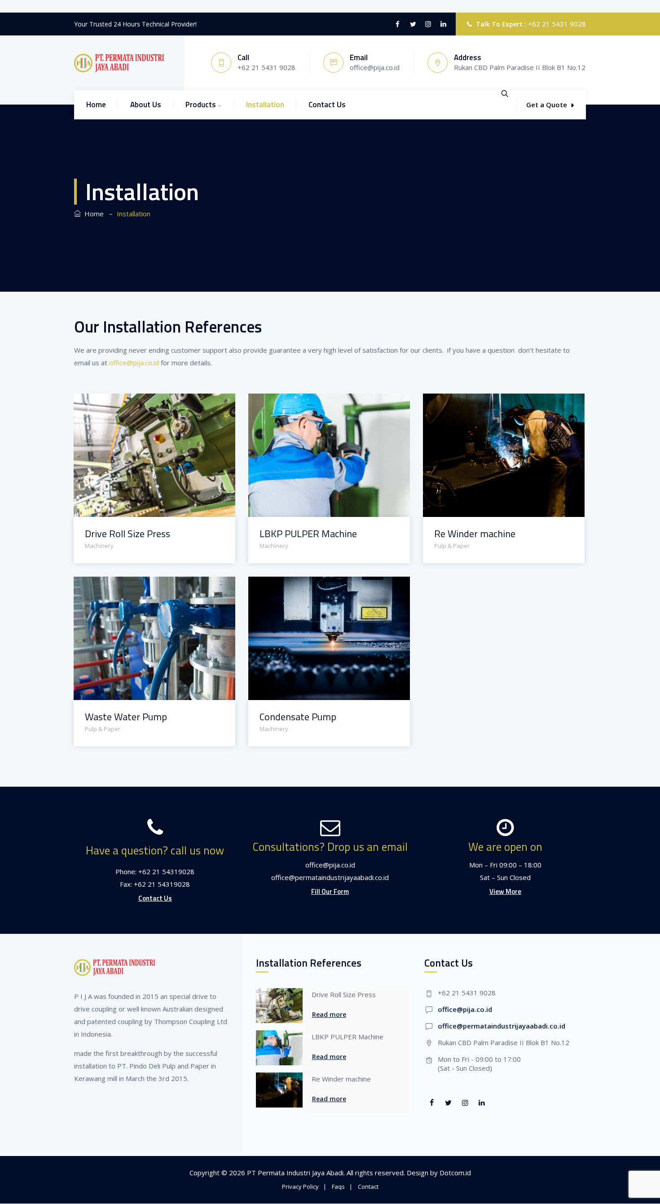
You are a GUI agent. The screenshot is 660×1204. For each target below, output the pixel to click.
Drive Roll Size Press (127, 533)
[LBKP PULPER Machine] (317, 406)
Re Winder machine (474, 533)
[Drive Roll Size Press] (143, 406)
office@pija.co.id (134, 362)
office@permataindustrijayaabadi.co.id (501, 1025)
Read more (329, 1014)
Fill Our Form (330, 891)
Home (96, 104)
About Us (145, 104)
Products (200, 104)
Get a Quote (546, 104)
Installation (265, 104)
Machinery (99, 546)
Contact (368, 1186)
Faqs (338, 1186)
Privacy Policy (300, 1186)
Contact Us (327, 104)
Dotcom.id (455, 1172)
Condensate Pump (298, 716)
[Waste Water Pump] (143, 589)
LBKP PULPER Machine (308, 533)
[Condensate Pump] (317, 589)
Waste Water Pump (126, 716)
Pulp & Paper (452, 546)
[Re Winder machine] (492, 406)
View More (505, 891)
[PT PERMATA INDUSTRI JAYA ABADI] (119, 62)
